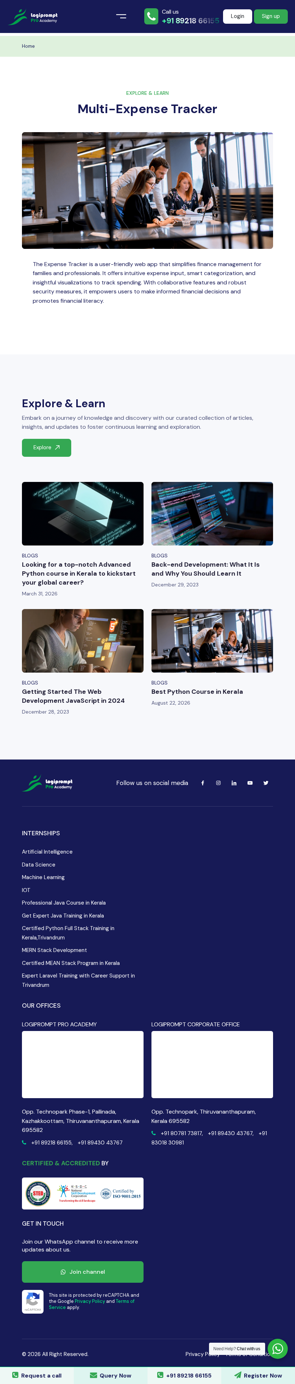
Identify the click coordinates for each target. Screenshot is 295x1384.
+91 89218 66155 (190, 21)
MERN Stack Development (54, 950)
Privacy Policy (90, 1301)
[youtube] (250, 783)
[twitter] (266, 783)
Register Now (263, 1375)
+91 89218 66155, (52, 1142)
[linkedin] (234, 783)
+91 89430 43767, (231, 1133)
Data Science (38, 864)
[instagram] (218, 783)
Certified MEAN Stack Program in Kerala (71, 963)
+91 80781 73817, (182, 1133)
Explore (42, 447)
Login (237, 16)
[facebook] (202, 783)
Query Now (115, 1375)
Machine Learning (43, 877)
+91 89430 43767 (100, 1142)
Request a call (41, 1375)
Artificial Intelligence (47, 851)
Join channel (87, 1272)
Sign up (271, 16)
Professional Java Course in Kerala (64, 902)
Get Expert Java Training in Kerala (63, 915)
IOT (26, 890)
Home (28, 46)
